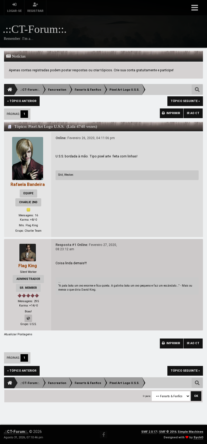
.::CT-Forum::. (16, 431)
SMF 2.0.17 (149, 432)
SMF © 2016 (167, 432)
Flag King (27, 265)
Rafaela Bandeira (28, 184)
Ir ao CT (193, 113)
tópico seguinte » (185, 101)
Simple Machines (190, 432)
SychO (198, 437)
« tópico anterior (21, 101)
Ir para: (147, 395)
